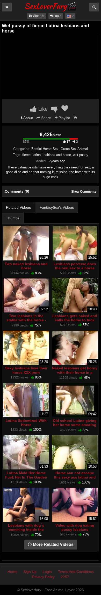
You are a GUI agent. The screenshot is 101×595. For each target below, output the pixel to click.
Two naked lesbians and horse (26, 266)
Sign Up (38, 16)
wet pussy (80, 155)
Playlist (63, 118)
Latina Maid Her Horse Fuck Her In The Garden (26, 475)
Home (12, 572)
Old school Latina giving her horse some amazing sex (75, 425)
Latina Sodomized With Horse (26, 423)
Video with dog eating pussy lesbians (74, 527)
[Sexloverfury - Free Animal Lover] (50, 6)
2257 (65, 577)
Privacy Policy (43, 577)
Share (45, 118)
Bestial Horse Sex (45, 149)
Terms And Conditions (76, 572)
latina (37, 155)
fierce (26, 155)
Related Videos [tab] (18, 207)
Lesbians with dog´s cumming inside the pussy (26, 529)
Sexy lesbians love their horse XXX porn (26, 370)
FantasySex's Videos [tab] (57, 207)
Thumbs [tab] (12, 218)
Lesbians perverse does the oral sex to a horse (75, 266)
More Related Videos (53, 544)
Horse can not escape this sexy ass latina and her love (75, 477)
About (28, 118)
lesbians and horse (57, 155)
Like (42, 109)
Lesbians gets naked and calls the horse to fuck (74, 318)
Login (57, 16)
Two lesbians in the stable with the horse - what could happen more (26, 320)
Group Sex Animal (74, 149)
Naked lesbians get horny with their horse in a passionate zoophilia (74, 372)
